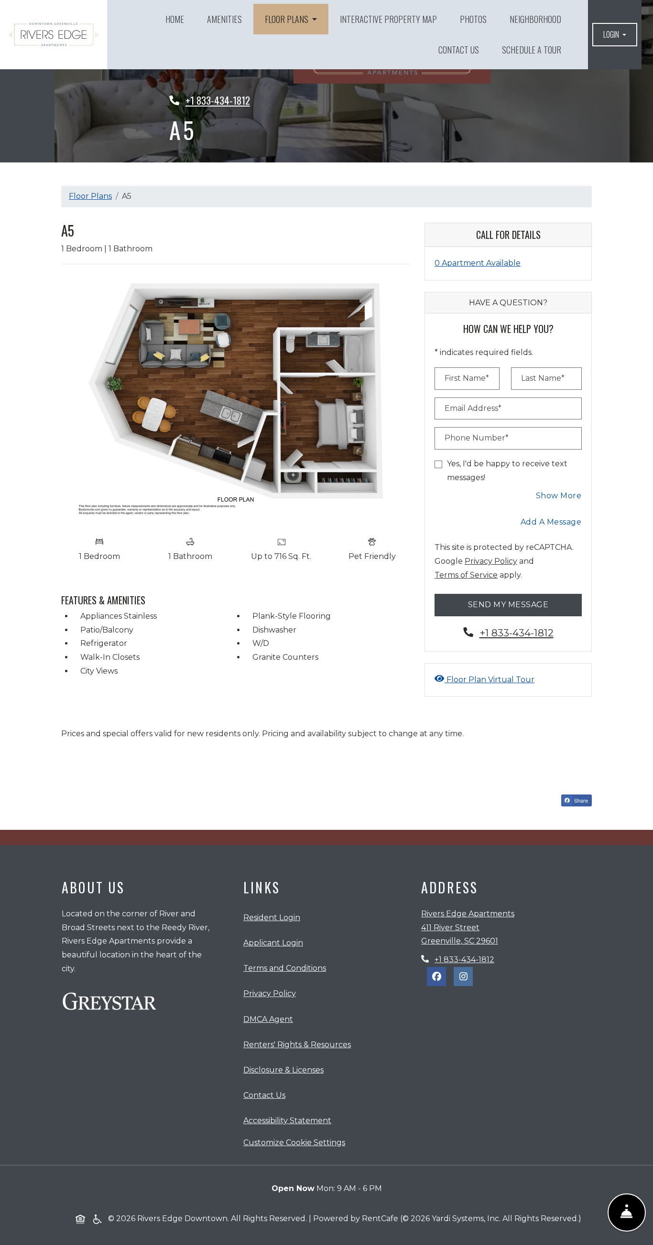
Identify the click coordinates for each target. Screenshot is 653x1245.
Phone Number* (477, 437)
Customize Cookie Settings (294, 1142)
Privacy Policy (491, 561)
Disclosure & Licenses (285, 1069)
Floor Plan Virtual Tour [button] (489, 679)
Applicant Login (275, 942)
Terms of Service (466, 575)
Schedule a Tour (531, 49)
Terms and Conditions (286, 968)
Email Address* (473, 408)
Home (174, 19)
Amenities (224, 19)
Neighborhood (535, 19)
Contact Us (458, 49)
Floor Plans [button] (287, 19)
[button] (614, 34)
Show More (559, 495)
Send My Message (508, 604)
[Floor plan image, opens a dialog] (235, 401)
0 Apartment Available (478, 263)
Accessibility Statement (289, 1120)
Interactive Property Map (388, 19)
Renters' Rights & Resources (299, 1044)
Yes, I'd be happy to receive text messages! (507, 470)
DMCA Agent (270, 1019)
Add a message (551, 521)
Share (582, 801)
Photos (473, 19)
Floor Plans (90, 196)
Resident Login (273, 917)
